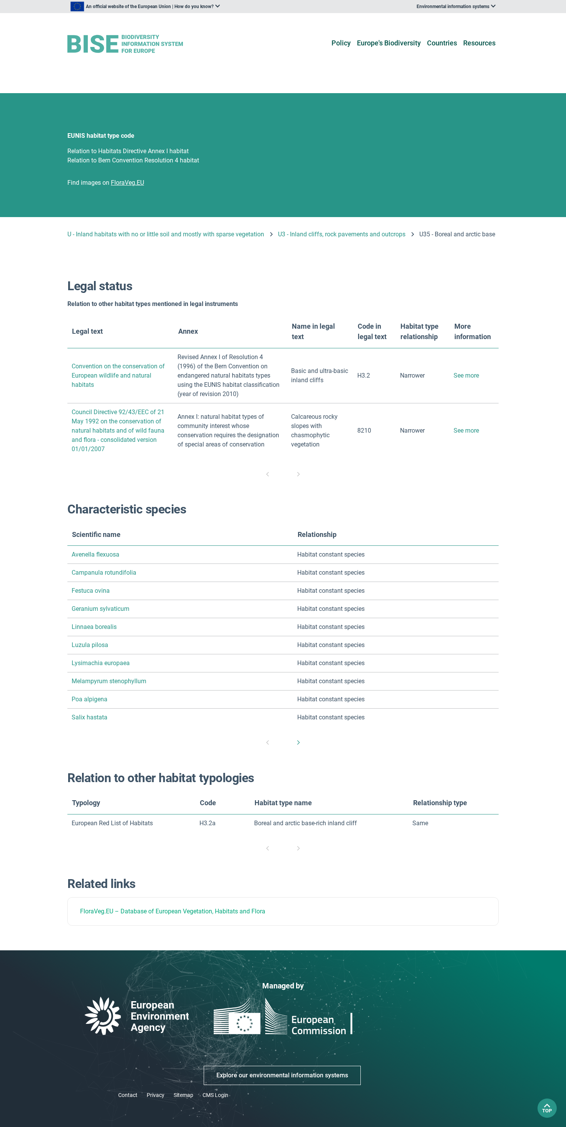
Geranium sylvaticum (100, 608)
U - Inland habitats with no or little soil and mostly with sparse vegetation (165, 234)
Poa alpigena (89, 699)
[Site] (137, 44)
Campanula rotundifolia (104, 572)
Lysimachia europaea (101, 663)
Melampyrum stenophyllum (109, 681)
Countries (442, 43)
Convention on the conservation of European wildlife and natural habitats (118, 375)
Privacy (155, 1095)
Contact (127, 1095)
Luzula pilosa (90, 645)
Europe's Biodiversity (389, 43)
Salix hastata (89, 717)
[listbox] (145, 6)
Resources (479, 43)
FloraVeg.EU (96, 911)
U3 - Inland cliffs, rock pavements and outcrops (341, 234)
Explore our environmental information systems (282, 1075)
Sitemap (183, 1095)
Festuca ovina (91, 590)
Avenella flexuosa (95, 554)
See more (466, 375)
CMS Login (215, 1095)
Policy (341, 43)
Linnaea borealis (94, 626)
